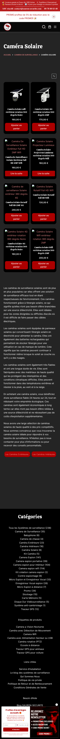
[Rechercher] (43, 27)
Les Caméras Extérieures (17, 454)
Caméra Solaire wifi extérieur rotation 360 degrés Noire (16, 112)
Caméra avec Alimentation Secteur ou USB (30, 638)
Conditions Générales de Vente (30, 687)
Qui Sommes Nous (30, 676)
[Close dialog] (56, 704)
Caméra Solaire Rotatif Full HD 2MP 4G (16, 204)
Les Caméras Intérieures (44, 454)
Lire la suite (16, 173)
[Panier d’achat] (49, 26)
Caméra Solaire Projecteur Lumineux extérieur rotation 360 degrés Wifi (43, 154)
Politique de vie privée (30, 680)
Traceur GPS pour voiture (30, 652)
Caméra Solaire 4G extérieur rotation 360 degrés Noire (16, 246)
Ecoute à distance (30, 645)
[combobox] (17, 725)
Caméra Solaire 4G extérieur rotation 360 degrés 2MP (43, 112)
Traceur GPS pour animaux (30, 649)
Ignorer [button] (54, 17)
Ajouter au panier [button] (16, 127)
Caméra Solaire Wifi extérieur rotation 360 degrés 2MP (43, 250)
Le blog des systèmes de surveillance (30, 672)
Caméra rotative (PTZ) (30, 641)
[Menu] (55, 27)
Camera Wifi (29, 634)
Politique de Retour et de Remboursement (30, 683)
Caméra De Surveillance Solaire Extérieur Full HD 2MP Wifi (16, 160)
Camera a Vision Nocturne (30, 626)
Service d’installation (30, 669)
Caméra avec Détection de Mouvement (30, 630)
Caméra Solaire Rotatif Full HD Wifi (43, 196)
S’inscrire (15, 730)
